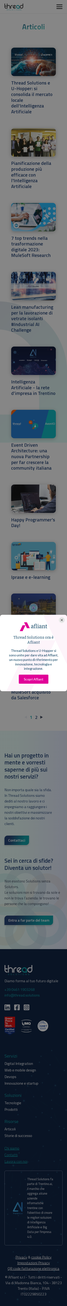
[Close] (62, 620)
